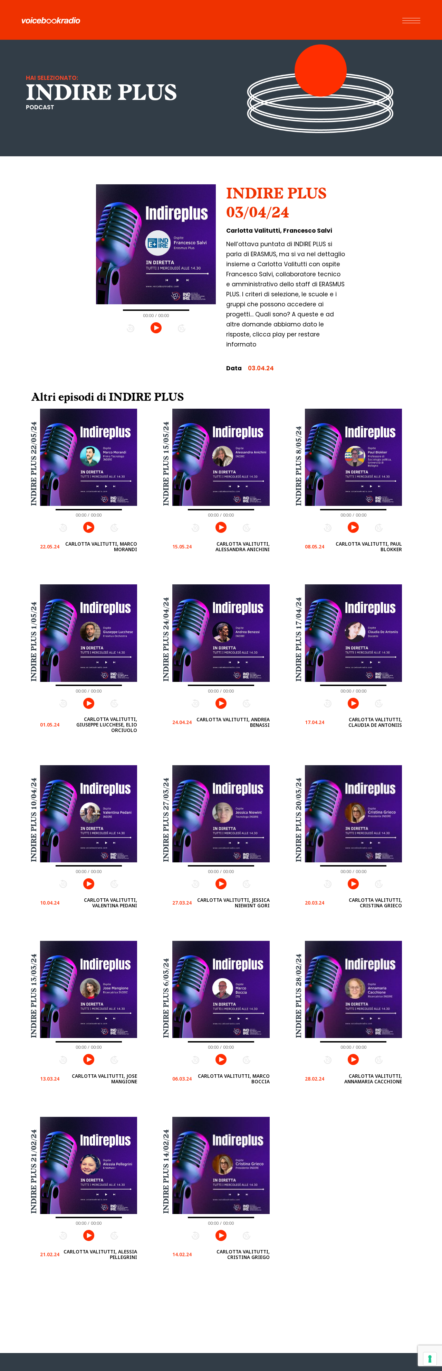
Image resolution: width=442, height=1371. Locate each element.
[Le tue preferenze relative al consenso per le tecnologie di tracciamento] (429, 1358)
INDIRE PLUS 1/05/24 (34, 642)
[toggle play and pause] (156, 328)
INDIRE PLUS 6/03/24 (166, 998)
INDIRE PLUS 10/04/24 (34, 820)
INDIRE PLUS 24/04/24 (166, 640)
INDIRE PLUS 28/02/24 (298, 996)
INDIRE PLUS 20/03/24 (298, 820)
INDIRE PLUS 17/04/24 (298, 640)
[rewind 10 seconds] (130, 328)
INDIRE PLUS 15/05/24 (166, 464)
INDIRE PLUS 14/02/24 (166, 1172)
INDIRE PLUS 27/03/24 (166, 820)
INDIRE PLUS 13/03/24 (34, 996)
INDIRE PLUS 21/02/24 (34, 1172)
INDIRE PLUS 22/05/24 (34, 464)
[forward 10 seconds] (181, 328)
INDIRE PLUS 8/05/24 (298, 466)
